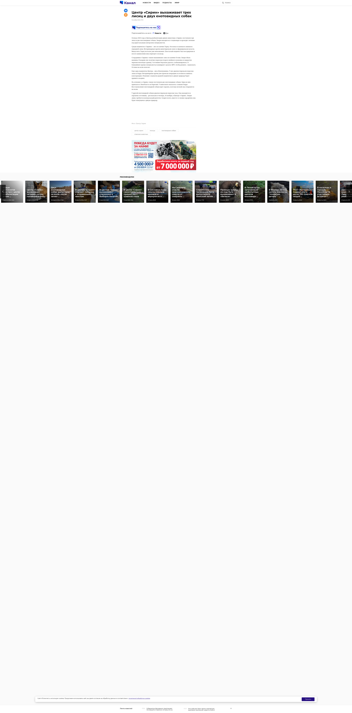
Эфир (177, 3)
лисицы (152, 130)
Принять (308, 699)
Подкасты (167, 3)
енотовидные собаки (169, 130)
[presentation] (3, 191)
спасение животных (141, 134)
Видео (157, 3)
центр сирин (138, 130)
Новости (147, 3)
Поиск (228, 3)
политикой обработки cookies (139, 698)
